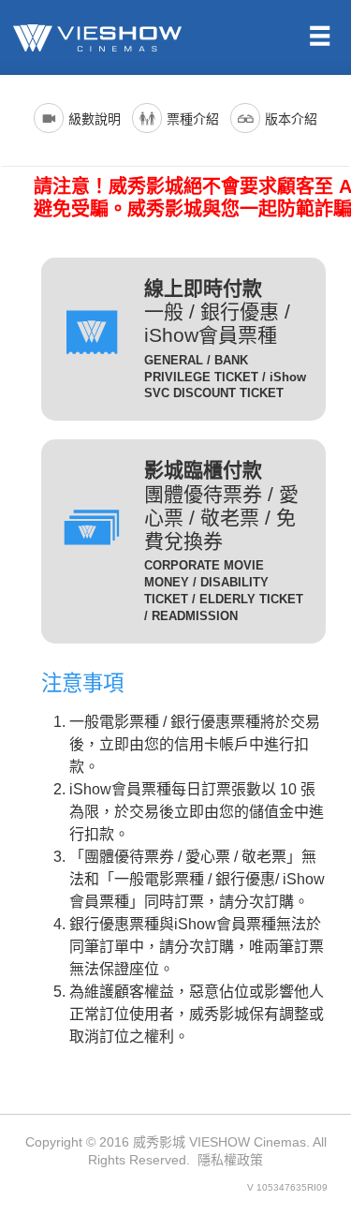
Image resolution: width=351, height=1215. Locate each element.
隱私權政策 (230, 1159)
